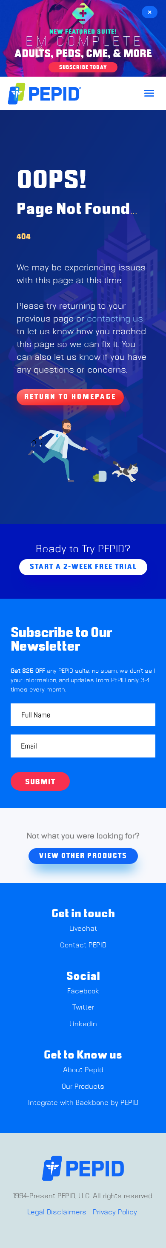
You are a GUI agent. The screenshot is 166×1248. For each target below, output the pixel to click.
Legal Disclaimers (56, 1212)
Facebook (83, 991)
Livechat (83, 928)
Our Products (83, 1086)
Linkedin (83, 1024)
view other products (83, 856)
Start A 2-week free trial (83, 567)
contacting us (115, 319)
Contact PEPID (83, 945)
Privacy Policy (115, 1212)
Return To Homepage (70, 397)
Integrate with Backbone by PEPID (83, 1103)
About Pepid (83, 1070)
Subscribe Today (83, 67)
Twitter (83, 1007)
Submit (40, 782)
